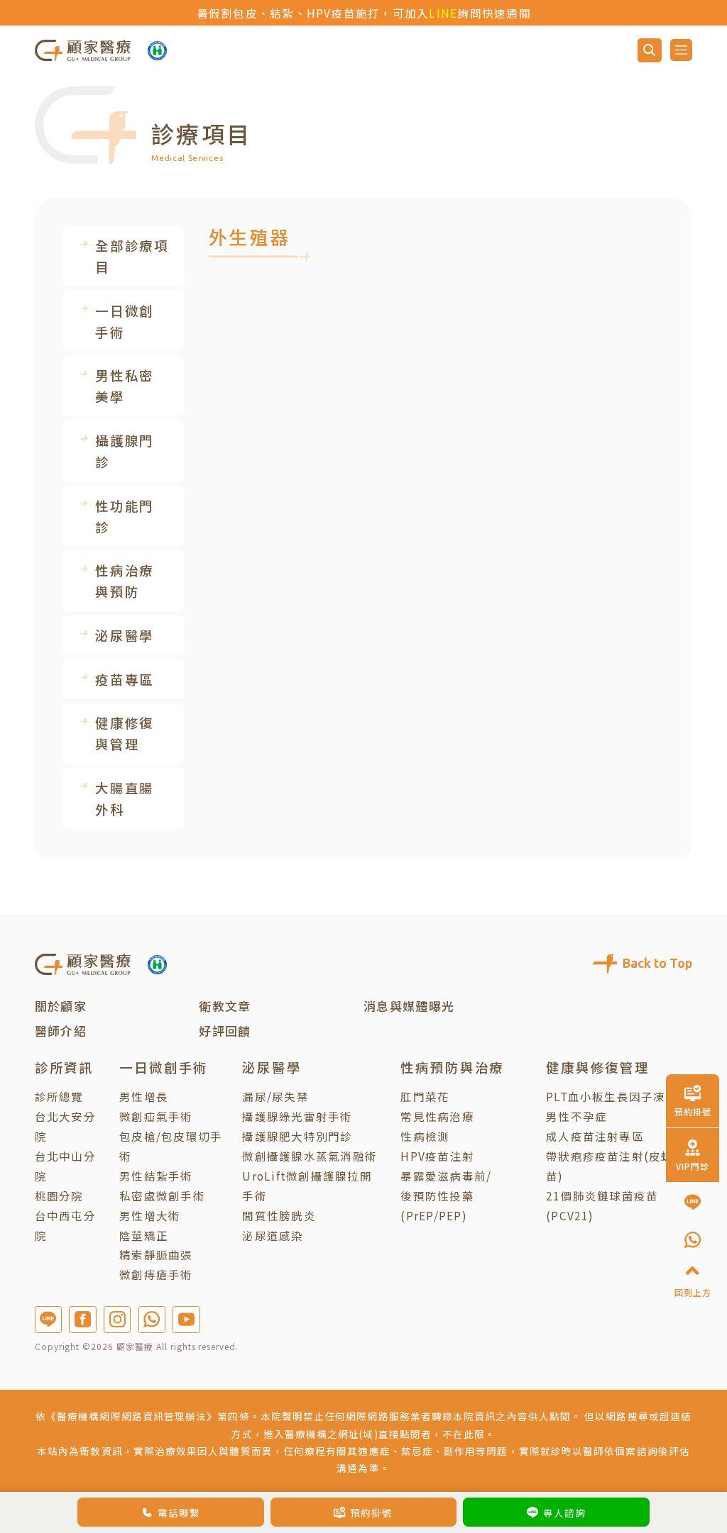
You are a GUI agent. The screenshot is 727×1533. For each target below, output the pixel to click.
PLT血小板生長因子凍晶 (612, 1096)
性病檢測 (424, 1136)
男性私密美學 (124, 386)
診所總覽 (59, 1096)
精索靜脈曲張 (155, 1254)
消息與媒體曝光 (409, 1006)
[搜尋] (650, 50)
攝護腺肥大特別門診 (297, 1136)
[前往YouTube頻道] (186, 1319)
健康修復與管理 (124, 733)
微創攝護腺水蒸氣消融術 (309, 1156)
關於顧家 (61, 1006)
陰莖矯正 (143, 1235)
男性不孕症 (576, 1116)
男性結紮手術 (155, 1175)
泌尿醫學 (124, 635)
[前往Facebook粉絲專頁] (82, 1319)
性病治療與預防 (124, 581)
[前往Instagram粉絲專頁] (117, 1319)
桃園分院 (59, 1195)
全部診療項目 (132, 256)
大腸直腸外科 (124, 798)
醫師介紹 (61, 1030)
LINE (443, 13)
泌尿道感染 (272, 1235)
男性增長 (143, 1096)
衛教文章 (225, 1006)
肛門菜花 (424, 1096)
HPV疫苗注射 (437, 1156)
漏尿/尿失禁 (275, 1096)
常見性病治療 (437, 1116)
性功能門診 (124, 516)
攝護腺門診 (124, 451)
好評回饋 (225, 1030)
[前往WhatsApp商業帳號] (151, 1319)
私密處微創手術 (162, 1195)
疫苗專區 (124, 679)
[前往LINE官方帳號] (48, 1319)
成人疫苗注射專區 (595, 1136)
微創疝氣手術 (155, 1116)
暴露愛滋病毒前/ (445, 1175)
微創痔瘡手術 (155, 1274)
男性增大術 (149, 1215)
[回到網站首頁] (83, 49)
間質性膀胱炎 (278, 1215)
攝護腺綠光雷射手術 (297, 1116)
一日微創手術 (124, 321)
